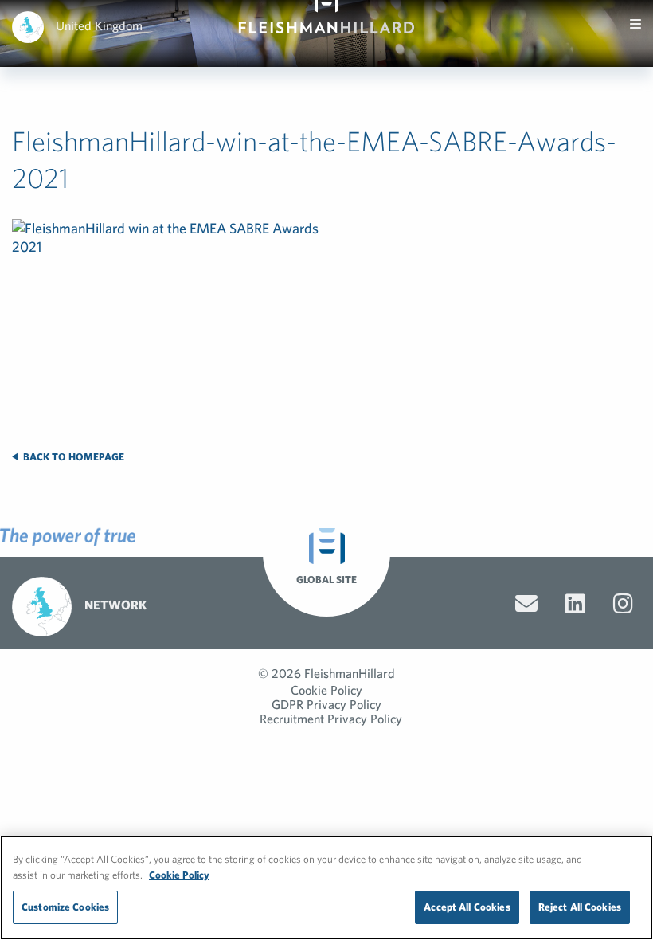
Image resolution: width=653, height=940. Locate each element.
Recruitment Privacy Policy (331, 718)
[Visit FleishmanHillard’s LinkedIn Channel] (575, 604)
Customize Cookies (65, 907)
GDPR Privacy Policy (326, 704)
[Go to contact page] (526, 604)
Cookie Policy (326, 689)
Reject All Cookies (579, 907)
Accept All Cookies (467, 907)
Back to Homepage (72, 457)
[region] (326, 888)
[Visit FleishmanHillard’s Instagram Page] (623, 604)
